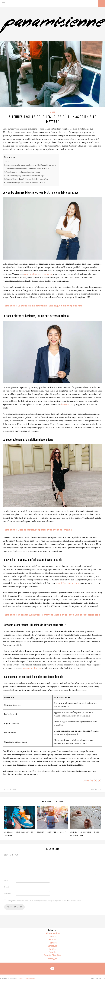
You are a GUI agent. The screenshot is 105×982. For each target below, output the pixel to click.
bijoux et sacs (67, 404)
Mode (52, 112)
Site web (7, 893)
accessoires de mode (32, 668)
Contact (19, 978)
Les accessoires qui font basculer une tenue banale (25, 182)
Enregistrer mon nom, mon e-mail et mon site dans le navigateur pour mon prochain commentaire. (44, 901)
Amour (52, 936)
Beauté (52, 939)
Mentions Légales (28, 978)
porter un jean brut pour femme (38, 274)
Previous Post (11, 789)
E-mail (7, 887)
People (52, 952)
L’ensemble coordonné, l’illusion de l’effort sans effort (27, 179)
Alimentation (53, 933)
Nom (6, 880)
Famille (53, 942)
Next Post (95, 789)
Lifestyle (52, 945)
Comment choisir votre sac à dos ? (51, 832)
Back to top (97, 978)
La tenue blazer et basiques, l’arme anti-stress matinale (27, 168)
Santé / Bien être (52, 955)
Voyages (52, 958)
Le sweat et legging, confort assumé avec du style (25, 175)
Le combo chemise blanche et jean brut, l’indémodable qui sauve (31, 165)
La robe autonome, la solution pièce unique (23, 172)
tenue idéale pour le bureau (68, 583)
